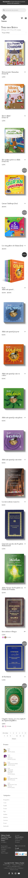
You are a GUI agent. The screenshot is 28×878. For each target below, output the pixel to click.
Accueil (17, 835)
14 (23, 736)
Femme (5, 808)
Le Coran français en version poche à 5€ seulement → (14, 2)
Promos (17, 842)
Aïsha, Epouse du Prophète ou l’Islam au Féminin (12, 589)
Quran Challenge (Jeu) (10, 204)
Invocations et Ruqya (9, 632)
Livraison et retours (14, 869)
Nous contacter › (19, 850)
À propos (3, 849)
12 (16, 736)
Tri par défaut (6, 33)
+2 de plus (9, 726)
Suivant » (14, 739)
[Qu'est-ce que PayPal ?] (21, 854)
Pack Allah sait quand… (8, 288)
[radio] (3, 637)
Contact (3, 851)
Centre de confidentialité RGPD (13, 866)
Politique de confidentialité (17, 864)
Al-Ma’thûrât (6, 677)
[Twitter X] (12, 873)
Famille (5, 805)
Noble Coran (18, 839)
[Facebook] (9, 873)
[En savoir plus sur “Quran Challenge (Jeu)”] (25, 203)
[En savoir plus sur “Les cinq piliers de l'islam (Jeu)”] (25, 245)
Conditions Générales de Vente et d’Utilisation (13, 868)
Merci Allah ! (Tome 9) (6, 117)
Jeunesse (5, 820)
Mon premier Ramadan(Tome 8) (10, 73)
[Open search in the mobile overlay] (14, 9)
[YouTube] (19, 873)
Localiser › (4, 842)
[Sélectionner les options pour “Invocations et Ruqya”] (25, 631)
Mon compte (4, 853)
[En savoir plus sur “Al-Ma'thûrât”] (25, 676)
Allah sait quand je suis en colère (11, 374)
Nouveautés (4, 846)
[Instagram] (15, 873)
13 (20, 736)
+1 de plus (9, 637)
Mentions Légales (7, 864)
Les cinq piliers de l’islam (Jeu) (12, 246)
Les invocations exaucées (10, 502)
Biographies (6, 800)
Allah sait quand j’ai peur (10, 332)
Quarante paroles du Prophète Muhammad (12, 545)
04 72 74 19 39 (21, 846)
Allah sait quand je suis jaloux (12, 418)
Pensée (5, 823)
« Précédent (5, 733)
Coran (4, 802)
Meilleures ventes (6, 848)
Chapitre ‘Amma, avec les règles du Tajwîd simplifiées (13, 720)
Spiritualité (6, 826)
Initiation (5, 817)
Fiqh (4, 811)
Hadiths (5, 814)
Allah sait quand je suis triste (12, 460)
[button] (25, 72)
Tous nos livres (19, 837)
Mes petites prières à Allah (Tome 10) (11, 160)
